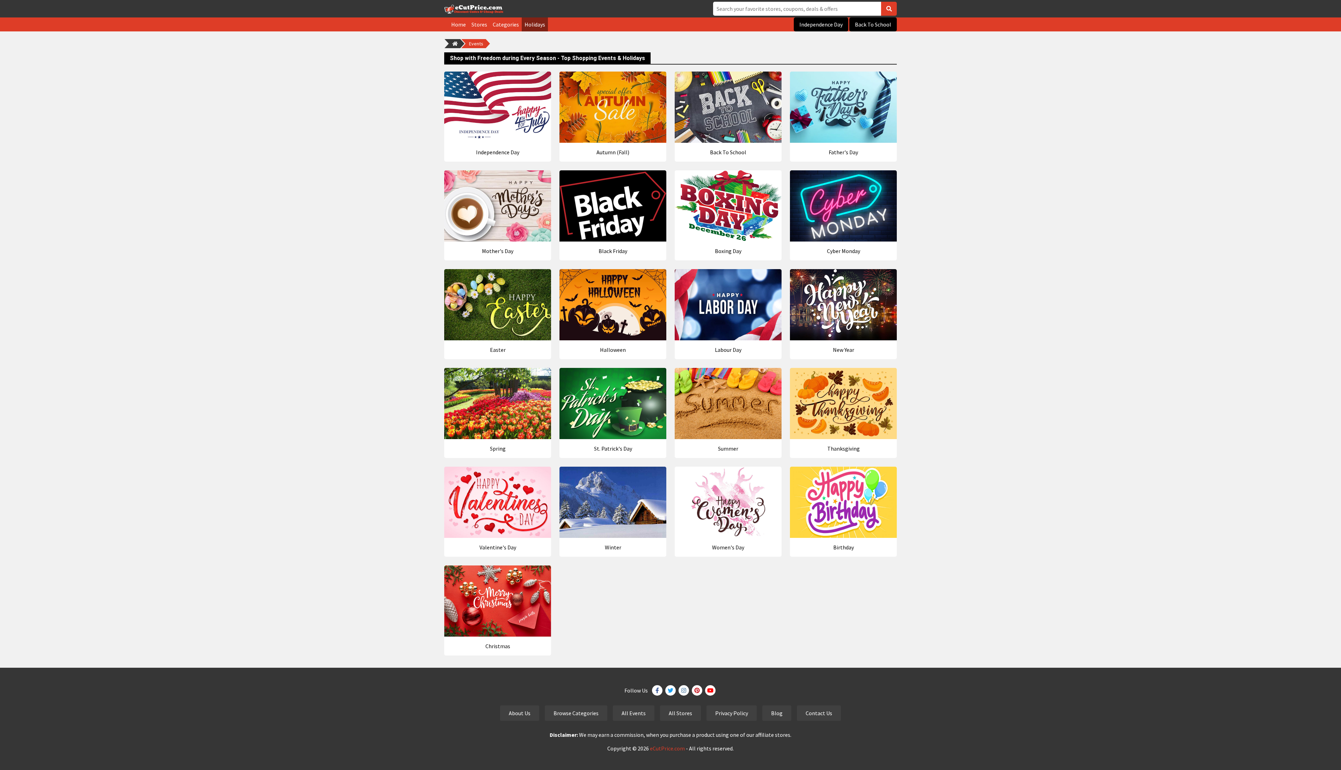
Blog (777, 713)
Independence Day (821, 24)
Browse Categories (576, 713)
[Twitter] (670, 690)
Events (476, 43)
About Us (519, 713)
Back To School (873, 24)
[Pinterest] (697, 690)
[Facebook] (657, 690)
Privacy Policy (731, 713)
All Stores (680, 713)
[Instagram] (684, 690)
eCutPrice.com (667, 748)
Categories (506, 24)
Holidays (535, 24)
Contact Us (819, 713)
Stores (479, 24)
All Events (634, 713)
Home (458, 24)
